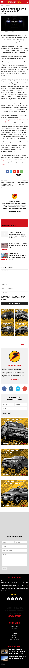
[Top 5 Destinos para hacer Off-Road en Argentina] (4, 658)
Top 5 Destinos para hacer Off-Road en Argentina (17, 658)
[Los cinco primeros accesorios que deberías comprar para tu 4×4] (4, 651)
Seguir (11, 387)
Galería (14, 633)
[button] (27, 2)
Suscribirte (25, 387)
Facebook (3, 164)
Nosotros (14, 635)
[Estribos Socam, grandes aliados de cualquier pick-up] (4, 245)
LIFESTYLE (14, 631)
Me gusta (4, 387)
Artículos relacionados (9, 221)
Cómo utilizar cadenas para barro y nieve (22, 183)
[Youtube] (20, 598)
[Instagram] (12, 598)
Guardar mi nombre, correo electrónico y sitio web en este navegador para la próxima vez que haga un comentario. (14, 298)
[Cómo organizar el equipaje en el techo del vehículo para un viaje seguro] (4, 255)
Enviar (4, 568)
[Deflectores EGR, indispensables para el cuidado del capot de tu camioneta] (4, 234)
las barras (19, 119)
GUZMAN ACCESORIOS (14, 201)
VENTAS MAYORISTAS (14, 639)
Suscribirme (6, 413)
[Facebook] (8, 598)
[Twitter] (16, 598)
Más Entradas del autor (9, 225)
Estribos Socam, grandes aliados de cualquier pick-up (18, 245)
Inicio (2, 5)
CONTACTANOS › (14, 379)
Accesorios (4, 238)
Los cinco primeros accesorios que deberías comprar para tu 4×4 (17, 651)
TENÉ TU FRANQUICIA (15, 642)
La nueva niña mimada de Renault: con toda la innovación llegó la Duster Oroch (7, 185)
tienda (3, 161)
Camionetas (14, 626)
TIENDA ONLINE (14, 637)
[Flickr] (14, 214)
